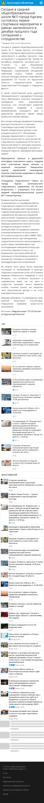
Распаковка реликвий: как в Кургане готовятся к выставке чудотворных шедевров (23, 713)
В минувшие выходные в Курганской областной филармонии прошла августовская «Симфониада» (24, 683)
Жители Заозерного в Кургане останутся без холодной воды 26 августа (26, 463)
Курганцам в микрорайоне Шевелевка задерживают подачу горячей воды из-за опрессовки (26, 342)
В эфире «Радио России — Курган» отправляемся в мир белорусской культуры (23, 496)
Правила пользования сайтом (15, 790)
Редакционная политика (13, 781)
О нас (5, 773)
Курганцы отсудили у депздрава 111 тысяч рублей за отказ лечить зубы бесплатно (27, 355)
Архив (5, 794)
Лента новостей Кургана (13, 798)
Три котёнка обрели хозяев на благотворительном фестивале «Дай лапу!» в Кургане (24, 671)
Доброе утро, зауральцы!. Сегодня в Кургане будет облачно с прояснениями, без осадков (25, 615)
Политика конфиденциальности (16, 785)
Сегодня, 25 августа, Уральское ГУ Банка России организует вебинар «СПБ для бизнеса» (26, 397)
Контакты (7, 777)
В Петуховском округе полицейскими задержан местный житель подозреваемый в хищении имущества (25, 552)
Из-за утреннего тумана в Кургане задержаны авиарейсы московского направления (27, 369)
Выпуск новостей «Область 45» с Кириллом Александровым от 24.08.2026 (26, 410)
